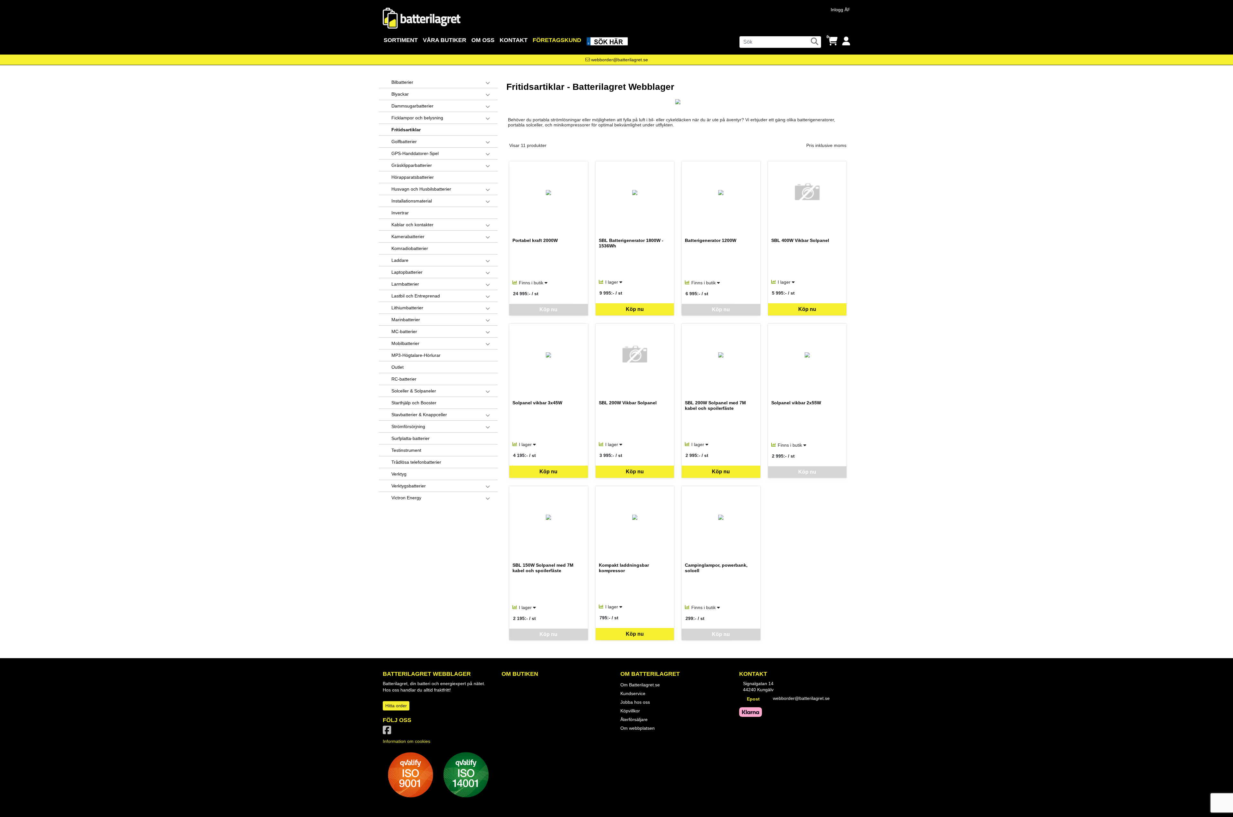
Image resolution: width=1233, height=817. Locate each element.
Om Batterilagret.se (640, 684)
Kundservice (632, 693)
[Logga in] (846, 41)
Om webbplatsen (637, 728)
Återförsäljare (634, 719)
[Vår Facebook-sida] (388, 732)
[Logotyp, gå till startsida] (421, 17)
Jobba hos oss (635, 702)
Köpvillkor (630, 710)
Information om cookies (406, 741)
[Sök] (814, 41)
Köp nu (635, 309)
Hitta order (396, 705)
